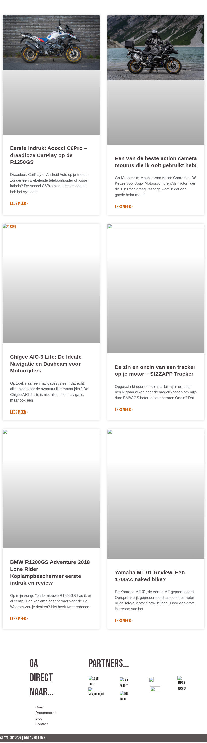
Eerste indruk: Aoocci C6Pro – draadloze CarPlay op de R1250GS (48, 155)
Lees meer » (19, 203)
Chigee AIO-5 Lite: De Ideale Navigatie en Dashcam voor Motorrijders (46, 364)
